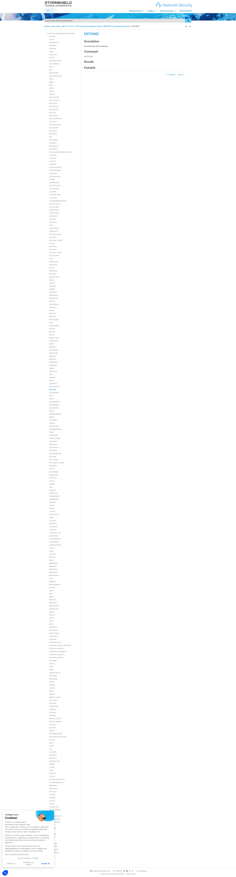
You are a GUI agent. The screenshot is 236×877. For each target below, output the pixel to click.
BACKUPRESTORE (55, 76)
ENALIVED (52, 274)
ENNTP (51, 344)
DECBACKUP (53, 231)
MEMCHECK (53, 563)
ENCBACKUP (53, 295)
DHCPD (51, 243)
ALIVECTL (52, 36)
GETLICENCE (53, 460)
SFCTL (51, 743)
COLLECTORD (54, 207)
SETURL (52, 740)
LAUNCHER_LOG (55, 533)
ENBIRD (52, 289)
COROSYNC (53, 216)
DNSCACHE (53, 265)
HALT (51, 487)
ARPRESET (53, 45)
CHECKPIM (53, 173)
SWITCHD (52, 792)
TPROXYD (52, 828)
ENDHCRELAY (54, 304)
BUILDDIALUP (54, 100)
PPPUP (51, 682)
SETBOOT (52, 725)
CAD (50, 137)
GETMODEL (53, 466)
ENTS (51, 396)
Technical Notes (166, 11)
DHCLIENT (53, 237)
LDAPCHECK (53, 536)
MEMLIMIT (53, 566)
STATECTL (53, 773)
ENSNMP (52, 377)
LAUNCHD (52, 530)
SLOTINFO (53, 752)
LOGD (51, 551)
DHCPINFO (53, 246)
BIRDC (51, 88)
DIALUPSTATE (54, 256)
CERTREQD (53, 149)
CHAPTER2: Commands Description (116, 26)
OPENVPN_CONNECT (56, 648)
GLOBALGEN (53, 475)
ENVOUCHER (53, 408)
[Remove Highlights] (190, 26)
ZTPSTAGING (54, 852)
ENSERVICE (53, 371)
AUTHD (51, 58)
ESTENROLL (53, 420)
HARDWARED (54, 499)
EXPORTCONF (54, 426)
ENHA (51, 323)
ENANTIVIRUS (54, 277)
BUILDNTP (53, 122)
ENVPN (51, 411)
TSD (50, 831)
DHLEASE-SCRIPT (55, 252)
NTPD (51, 621)
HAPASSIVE (53, 493)
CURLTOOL (53, 222)
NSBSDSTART (54, 606)
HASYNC (52, 511)
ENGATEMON (54, 320)
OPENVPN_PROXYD (56, 658)
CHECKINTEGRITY (55, 167)
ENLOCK (52, 332)
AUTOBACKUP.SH (55, 61)
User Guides (55, 26)
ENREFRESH (53, 362)
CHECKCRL (53, 155)
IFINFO (51, 518)
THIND (51, 813)
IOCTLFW (52, 521)
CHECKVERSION (55, 176)
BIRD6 (51, 82)
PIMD (51, 667)
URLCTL (52, 837)
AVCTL (51, 67)
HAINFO (52, 484)
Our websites (141, 871)
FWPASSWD (53, 435)
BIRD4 (51, 79)
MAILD (51, 560)
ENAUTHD (52, 286)
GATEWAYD (53, 450)
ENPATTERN (53, 353)
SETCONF (52, 728)
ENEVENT (52, 313)
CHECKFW (52, 164)
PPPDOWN (53, 676)
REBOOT (52, 694)
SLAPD (51, 746)
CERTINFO (53, 143)
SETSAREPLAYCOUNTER (58, 737)
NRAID (51, 597)
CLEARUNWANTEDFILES (57, 201)
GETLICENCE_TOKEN (56, 463)
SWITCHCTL (53, 789)
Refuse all (11, 863)
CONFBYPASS (54, 210)
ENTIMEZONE (54, 393)
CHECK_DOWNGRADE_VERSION (60, 152)
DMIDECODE (53, 262)
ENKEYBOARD (54, 326)
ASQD (51, 52)
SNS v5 (49, 10)
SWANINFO (53, 785)
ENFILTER (52, 316)
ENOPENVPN (53, 350)
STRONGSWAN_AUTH (57, 779)
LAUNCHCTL (53, 527)
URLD (51, 840)
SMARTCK (52, 755)
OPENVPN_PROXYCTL (57, 655)
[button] (188, 21)
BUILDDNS (53, 103)
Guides (151, 11)
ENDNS (51, 310)
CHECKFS (52, 161)
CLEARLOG (53, 198)
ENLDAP (52, 329)
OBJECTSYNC (54, 633)
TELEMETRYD (54, 807)
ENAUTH (52, 283)
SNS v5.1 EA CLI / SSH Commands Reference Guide (81, 26)
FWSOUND (53, 441)
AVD (50, 70)
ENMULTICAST (54, 338)
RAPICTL (52, 688)
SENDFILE (52, 709)
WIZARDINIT (53, 849)
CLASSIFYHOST (54, 186)
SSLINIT (52, 767)
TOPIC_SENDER (54, 822)
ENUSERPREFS (54, 402)
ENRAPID (52, 359)
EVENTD (52, 423)
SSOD (51, 770)
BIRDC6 (52, 94)
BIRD (51, 85)
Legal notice (131, 874)
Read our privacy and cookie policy (16, 854)
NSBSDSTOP (53, 609)
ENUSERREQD (54, 405)
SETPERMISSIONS (55, 734)
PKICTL (51, 670)
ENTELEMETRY (54, 387)
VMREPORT (53, 846)
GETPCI (52, 469)
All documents (185, 11)
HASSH (51, 508)
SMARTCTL (53, 758)
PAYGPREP (53, 661)
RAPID (51, 691)
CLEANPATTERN (55, 195)
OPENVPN (52, 639)
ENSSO (51, 380)
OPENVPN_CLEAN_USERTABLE (60, 645)
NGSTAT (52, 588)
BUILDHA (52, 112)
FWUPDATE (53, 444)
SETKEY (52, 731)
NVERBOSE (53, 627)
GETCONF (52, 457)
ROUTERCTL (53, 700)
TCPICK (52, 804)
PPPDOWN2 (53, 679)
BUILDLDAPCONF (55, 118)
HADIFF (52, 481)
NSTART (52, 615)
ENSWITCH (53, 384)
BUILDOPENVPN (55, 125)
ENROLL (52, 368)
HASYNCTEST (54, 514)
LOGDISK (52, 554)
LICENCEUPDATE (55, 545)
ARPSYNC (52, 48)
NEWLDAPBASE (54, 584)
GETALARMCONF (55, 454)
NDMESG (52, 581)
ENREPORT (53, 365)
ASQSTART (53, 55)
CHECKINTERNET (55, 170)
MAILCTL (52, 557)
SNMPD (52, 764)
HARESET (52, 502)
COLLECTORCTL (55, 204)
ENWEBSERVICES (55, 414)
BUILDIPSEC (53, 116)
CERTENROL (53, 140)
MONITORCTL (54, 575)
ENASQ (51, 280)
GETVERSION (54, 472)
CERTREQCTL (54, 146)
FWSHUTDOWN (54, 438)
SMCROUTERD (54, 761)
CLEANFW (52, 192)
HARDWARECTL (54, 496)
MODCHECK (53, 569)
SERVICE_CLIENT (55, 718)
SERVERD (52, 715)
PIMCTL (52, 664)
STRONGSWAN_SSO (56, 782)
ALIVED (51, 39)
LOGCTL (52, 548)
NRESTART (53, 603)
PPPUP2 (52, 685)
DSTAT (51, 268)
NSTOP (51, 618)
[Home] (186, 26)
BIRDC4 (52, 91)
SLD (50, 749)
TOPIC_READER (54, 819)
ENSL (51, 374)
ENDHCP (52, 301)
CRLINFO (52, 219)
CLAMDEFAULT (54, 182)
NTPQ (51, 624)
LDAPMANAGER (54, 539)
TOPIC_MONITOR (55, 816)
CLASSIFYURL (54, 189)
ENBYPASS (53, 292)
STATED (52, 776)
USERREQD (53, 843)
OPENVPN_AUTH (55, 642)
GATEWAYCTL (54, 447)
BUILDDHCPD (54, 97)
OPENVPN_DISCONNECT (58, 651)
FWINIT (51, 432)
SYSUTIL (52, 801)
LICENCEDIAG (54, 542)
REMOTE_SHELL (55, 697)
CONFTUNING (54, 213)
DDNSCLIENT (54, 228)
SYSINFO (52, 798)
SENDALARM (53, 706)
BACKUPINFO (54, 73)
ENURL (51, 399)
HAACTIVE (53, 478)
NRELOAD (52, 600)
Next (180, 75)
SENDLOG (52, 712)
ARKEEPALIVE (54, 42)
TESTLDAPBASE (55, 810)
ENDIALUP (53, 307)
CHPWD (52, 179)
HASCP (51, 505)
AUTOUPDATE (54, 64)
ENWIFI (51, 417)
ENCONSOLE (53, 298)
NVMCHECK (53, 630)
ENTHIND (52, 390)
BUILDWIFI (53, 134)
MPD (51, 578)
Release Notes (135, 11)
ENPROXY (52, 356)
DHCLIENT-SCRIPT (56, 240)
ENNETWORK (54, 341)
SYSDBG (52, 795)
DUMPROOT (53, 271)
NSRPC (51, 612)
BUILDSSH (53, 131)
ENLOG (51, 335)
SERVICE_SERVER (55, 722)
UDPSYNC (52, 834)
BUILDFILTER (54, 109)
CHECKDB (52, 158)
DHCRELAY (53, 250)
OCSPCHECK (53, 636)
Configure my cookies (28, 863)
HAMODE (52, 490)
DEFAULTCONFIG (55, 234)
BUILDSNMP (53, 128)
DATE (51, 225)
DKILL (51, 259)
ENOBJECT (53, 347)
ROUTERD (52, 703)
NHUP (51, 591)
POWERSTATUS (54, 673)
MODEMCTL (53, 572)
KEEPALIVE (53, 524)
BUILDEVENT (54, 106)
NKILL (51, 594)
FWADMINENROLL (55, 429)
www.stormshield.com (101, 871)
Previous (172, 75)
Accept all (45, 863)
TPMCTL (52, 825)
